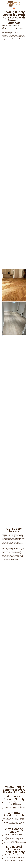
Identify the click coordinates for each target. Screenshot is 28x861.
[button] (14, 8)
